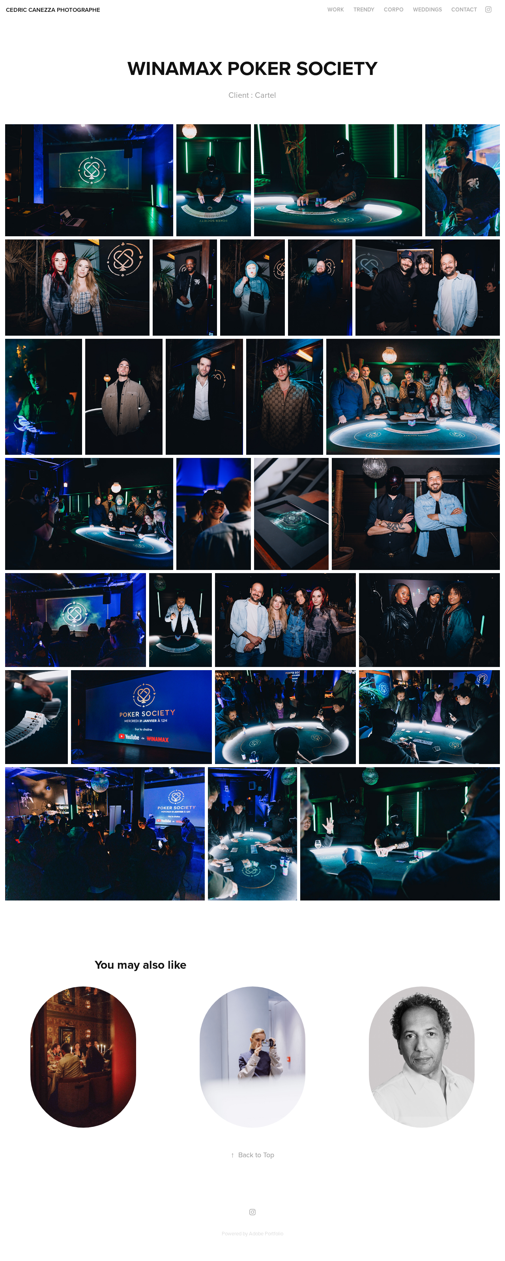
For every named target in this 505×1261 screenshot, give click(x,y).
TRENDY (364, 9)
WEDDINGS (427, 9)
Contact (464, 9)
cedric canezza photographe (53, 10)
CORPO (394, 9)
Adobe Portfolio (266, 1233)
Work (335, 9)
